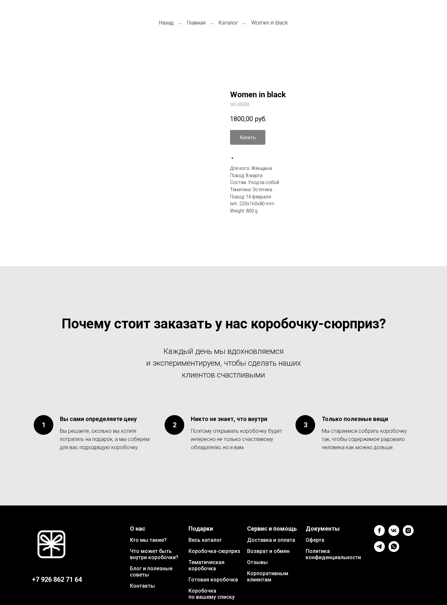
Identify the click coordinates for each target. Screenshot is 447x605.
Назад (166, 23)
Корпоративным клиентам (267, 576)
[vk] (393, 534)
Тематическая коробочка (206, 565)
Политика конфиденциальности (333, 554)
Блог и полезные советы (151, 571)
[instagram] (408, 534)
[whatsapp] (393, 550)
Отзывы (257, 562)
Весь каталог (205, 540)
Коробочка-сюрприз (214, 551)
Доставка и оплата (271, 540)
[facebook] (379, 534)
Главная (196, 23)
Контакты (142, 586)
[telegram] (379, 550)
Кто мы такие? (148, 540)
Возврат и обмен (268, 551)
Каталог (228, 23)
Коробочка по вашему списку (211, 594)
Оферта (315, 540)
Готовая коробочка (213, 580)
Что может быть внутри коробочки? (154, 554)
